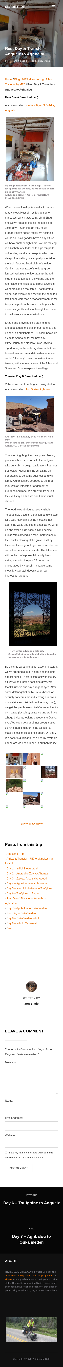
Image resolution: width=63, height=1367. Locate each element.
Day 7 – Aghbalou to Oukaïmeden (27, 908)
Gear (9, 928)
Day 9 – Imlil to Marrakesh (22, 923)
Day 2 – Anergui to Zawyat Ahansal (27, 873)
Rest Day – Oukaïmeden (21, 913)
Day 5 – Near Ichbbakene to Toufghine (29, 888)
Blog (17, 79)
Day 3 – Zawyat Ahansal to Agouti (27, 878)
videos (8, 1279)
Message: (11, 1062)
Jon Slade (20, 60)
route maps (38, 1275)
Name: (9, 1100)
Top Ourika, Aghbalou (38, 389)
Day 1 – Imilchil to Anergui (22, 868)
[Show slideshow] (32, 824)
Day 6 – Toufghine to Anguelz (24, 893)
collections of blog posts (17, 1275)
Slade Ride (15, 7)
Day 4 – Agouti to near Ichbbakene (27, 883)
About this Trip (15, 853)
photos (48, 1275)
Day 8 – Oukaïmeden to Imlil (23, 918)
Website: (10, 1135)
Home (8, 79)
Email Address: (14, 1117)
